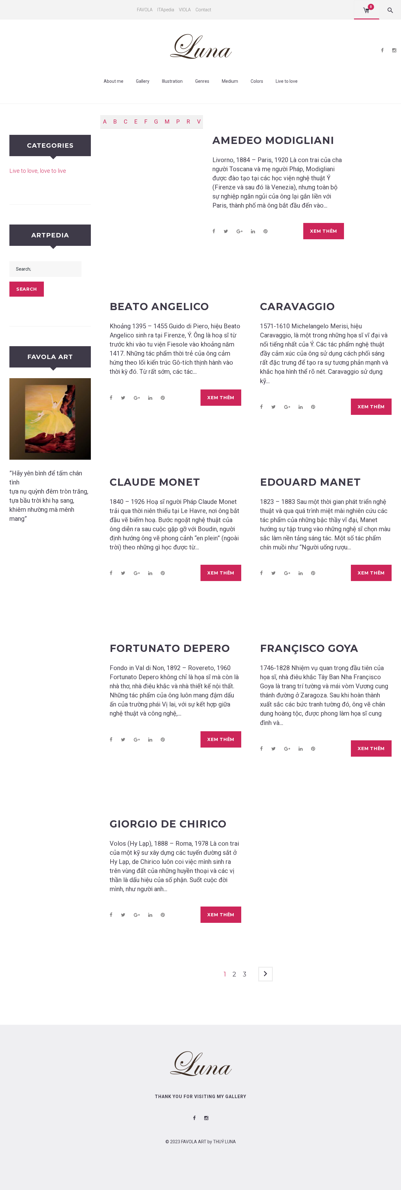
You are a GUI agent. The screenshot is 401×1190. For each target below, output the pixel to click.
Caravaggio (297, 306)
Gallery (142, 81)
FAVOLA (145, 9)
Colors (257, 81)
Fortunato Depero (170, 648)
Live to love (287, 81)
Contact (203, 9)
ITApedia (165, 9)
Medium (230, 81)
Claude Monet (155, 482)
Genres (202, 81)
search (26, 289)
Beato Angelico (159, 306)
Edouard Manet (310, 482)
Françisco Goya (309, 648)
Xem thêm (323, 231)
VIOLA (185, 9)
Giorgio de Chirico (168, 824)
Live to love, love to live (37, 170)
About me (113, 81)
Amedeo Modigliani (273, 140)
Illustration (172, 81)
